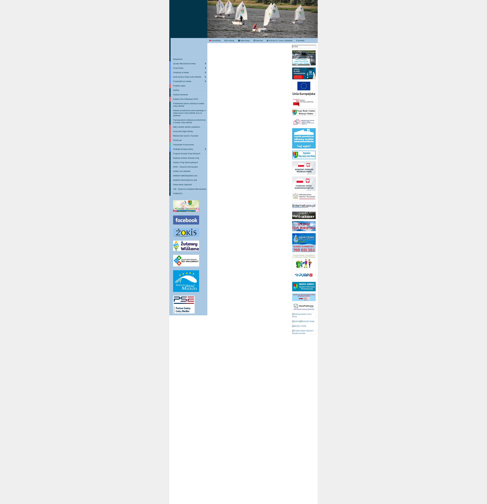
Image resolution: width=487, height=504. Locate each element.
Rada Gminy (245, 41)
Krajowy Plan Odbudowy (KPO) (185, 99)
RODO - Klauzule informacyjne (185, 167)
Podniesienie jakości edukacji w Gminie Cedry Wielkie (188, 104)
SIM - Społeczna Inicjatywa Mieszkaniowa (189, 189)
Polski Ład (177, 140)
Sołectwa (259, 41)
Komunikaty (216, 41)
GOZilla (176, 90)
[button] (215, 19)
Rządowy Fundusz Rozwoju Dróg (186, 158)
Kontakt (301, 41)
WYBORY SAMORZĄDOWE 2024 (185, 176)
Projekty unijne (179, 86)
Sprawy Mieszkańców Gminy (184, 64)
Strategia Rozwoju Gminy (183, 149)
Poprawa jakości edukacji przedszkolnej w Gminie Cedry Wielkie (189, 121)
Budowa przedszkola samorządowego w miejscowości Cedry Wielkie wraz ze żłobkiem (189, 113)
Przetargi (230, 41)
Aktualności (177, 59)
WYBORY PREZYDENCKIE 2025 (185, 180)
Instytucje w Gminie (181, 72)
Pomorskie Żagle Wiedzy (183, 131)
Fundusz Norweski (180, 95)
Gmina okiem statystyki (182, 185)
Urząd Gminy (178, 68)
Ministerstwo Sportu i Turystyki (185, 136)
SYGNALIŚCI (178, 193)
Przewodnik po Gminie (182, 81)
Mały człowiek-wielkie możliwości (186, 127)
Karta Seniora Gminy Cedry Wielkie (187, 77)
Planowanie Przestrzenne (183, 145)
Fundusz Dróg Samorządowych (185, 162)
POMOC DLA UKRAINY (181, 171)
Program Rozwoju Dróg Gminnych (186, 154)
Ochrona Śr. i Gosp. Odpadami (280, 41)
